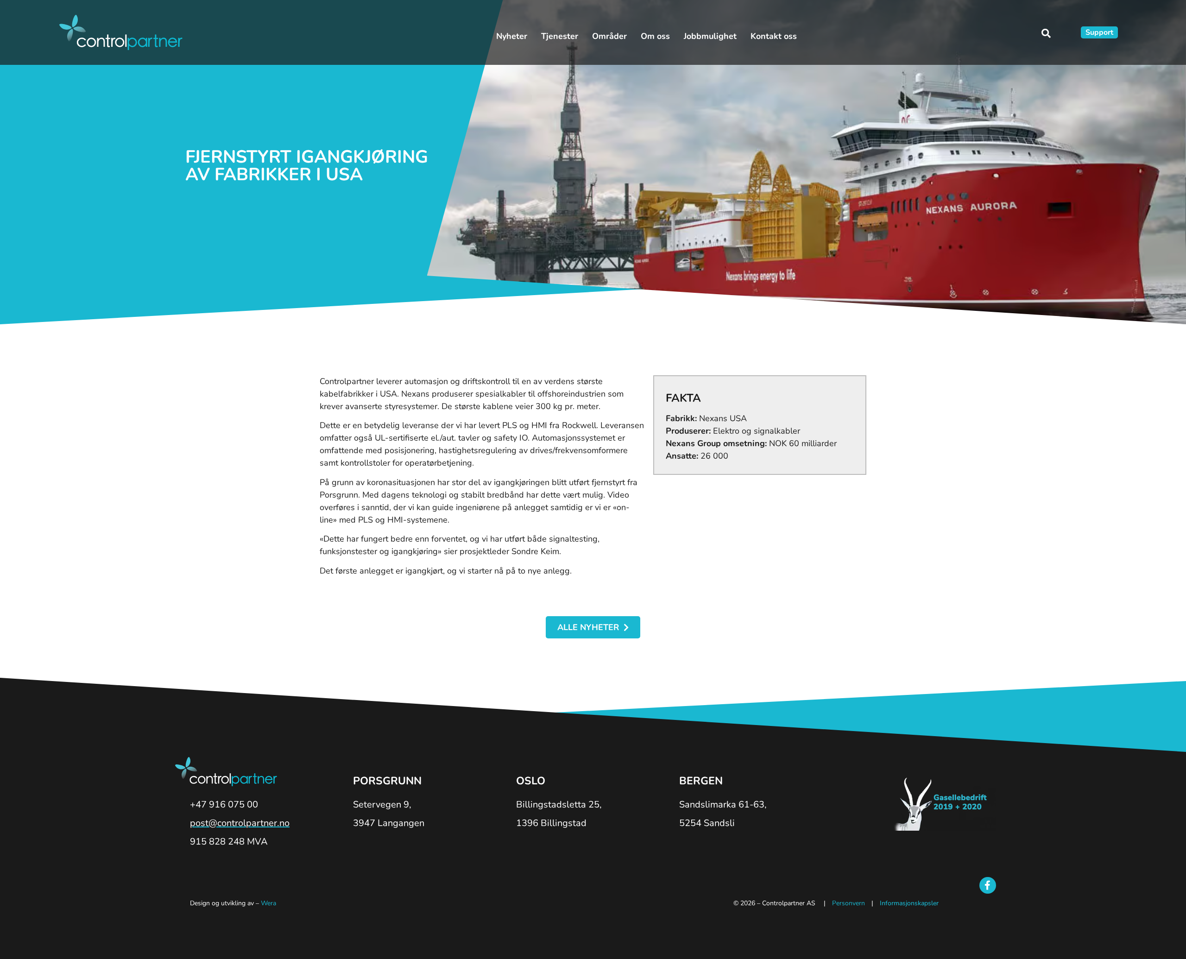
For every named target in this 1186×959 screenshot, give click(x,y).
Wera (268, 903)
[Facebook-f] (987, 885)
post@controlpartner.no (240, 823)
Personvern (848, 903)
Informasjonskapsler (909, 903)
